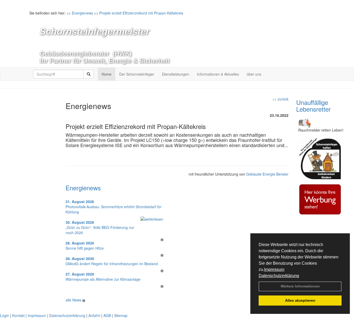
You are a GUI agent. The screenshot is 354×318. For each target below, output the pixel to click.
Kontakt (18, 315)
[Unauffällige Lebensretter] (304, 121)
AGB (107, 315)
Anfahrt (94, 315)
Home (106, 74)
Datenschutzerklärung (279, 275)
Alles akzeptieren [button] (300, 300)
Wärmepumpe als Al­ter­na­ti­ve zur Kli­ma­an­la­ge (103, 279)
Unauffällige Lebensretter (313, 105)
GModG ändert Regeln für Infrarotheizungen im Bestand (112, 263)
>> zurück (280, 99)
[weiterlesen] (151, 218)
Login (4, 315)
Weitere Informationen (300, 286)
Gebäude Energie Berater (267, 174)
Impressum (274, 269)
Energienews (83, 187)
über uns (254, 74)
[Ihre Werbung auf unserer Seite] (320, 198)
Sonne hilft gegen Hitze (85, 248)
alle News (74, 299)
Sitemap (121, 315)
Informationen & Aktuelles (218, 74)
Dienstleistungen (175, 74)
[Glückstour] (320, 157)
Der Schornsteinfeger (136, 74)
